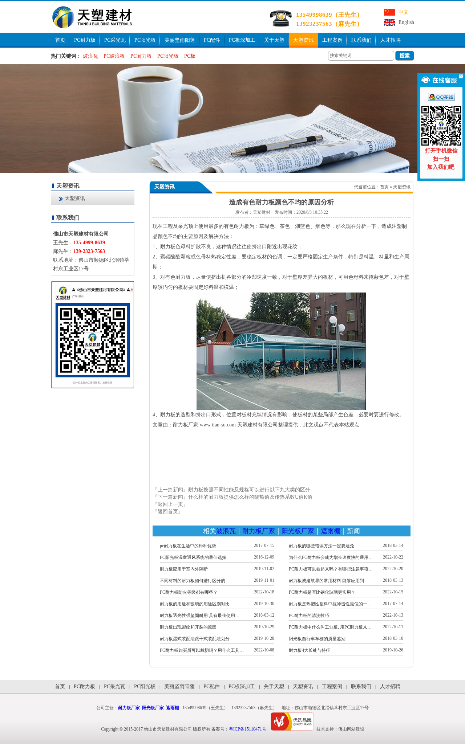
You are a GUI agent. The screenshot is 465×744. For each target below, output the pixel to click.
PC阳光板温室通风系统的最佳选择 (193, 557)
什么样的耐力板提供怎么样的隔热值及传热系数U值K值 (250, 497)
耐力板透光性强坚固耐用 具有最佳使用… (199, 615)
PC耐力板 (85, 40)
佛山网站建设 (351, 729)
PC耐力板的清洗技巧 (309, 615)
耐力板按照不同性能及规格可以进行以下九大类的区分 (249, 489)
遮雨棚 (330, 531)
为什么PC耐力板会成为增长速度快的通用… (331, 557)
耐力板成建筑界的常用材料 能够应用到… (328, 580)
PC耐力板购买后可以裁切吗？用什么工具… (202, 650)
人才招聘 (390, 40)
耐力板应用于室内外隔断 (184, 569)
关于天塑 (274, 40)
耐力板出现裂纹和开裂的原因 (188, 627)
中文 (404, 12)
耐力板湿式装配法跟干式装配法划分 (195, 638)
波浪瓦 (90, 56)
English (406, 22)
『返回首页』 (168, 511)
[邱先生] (441, 99)
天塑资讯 (303, 40)
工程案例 (332, 40)
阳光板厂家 (298, 531)
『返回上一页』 (170, 504)
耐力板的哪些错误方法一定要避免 (321, 545)
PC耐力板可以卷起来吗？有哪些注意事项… (331, 569)
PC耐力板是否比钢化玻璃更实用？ (322, 592)
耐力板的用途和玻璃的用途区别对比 (195, 603)
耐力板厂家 (258, 531)
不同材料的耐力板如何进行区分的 (192, 580)
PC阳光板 (145, 40)
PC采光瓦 (115, 40)
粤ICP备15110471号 (247, 729)
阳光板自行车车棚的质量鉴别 (317, 638)
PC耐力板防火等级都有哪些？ (189, 592)
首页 (60, 40)
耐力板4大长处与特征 (309, 650)
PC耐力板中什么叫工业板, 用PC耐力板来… (330, 627)
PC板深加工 (242, 40)
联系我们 (361, 40)
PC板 (189, 56)
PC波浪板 (114, 56)
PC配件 (212, 40)
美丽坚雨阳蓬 (180, 40)
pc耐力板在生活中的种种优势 (188, 545)
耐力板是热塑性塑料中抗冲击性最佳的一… (330, 603)
